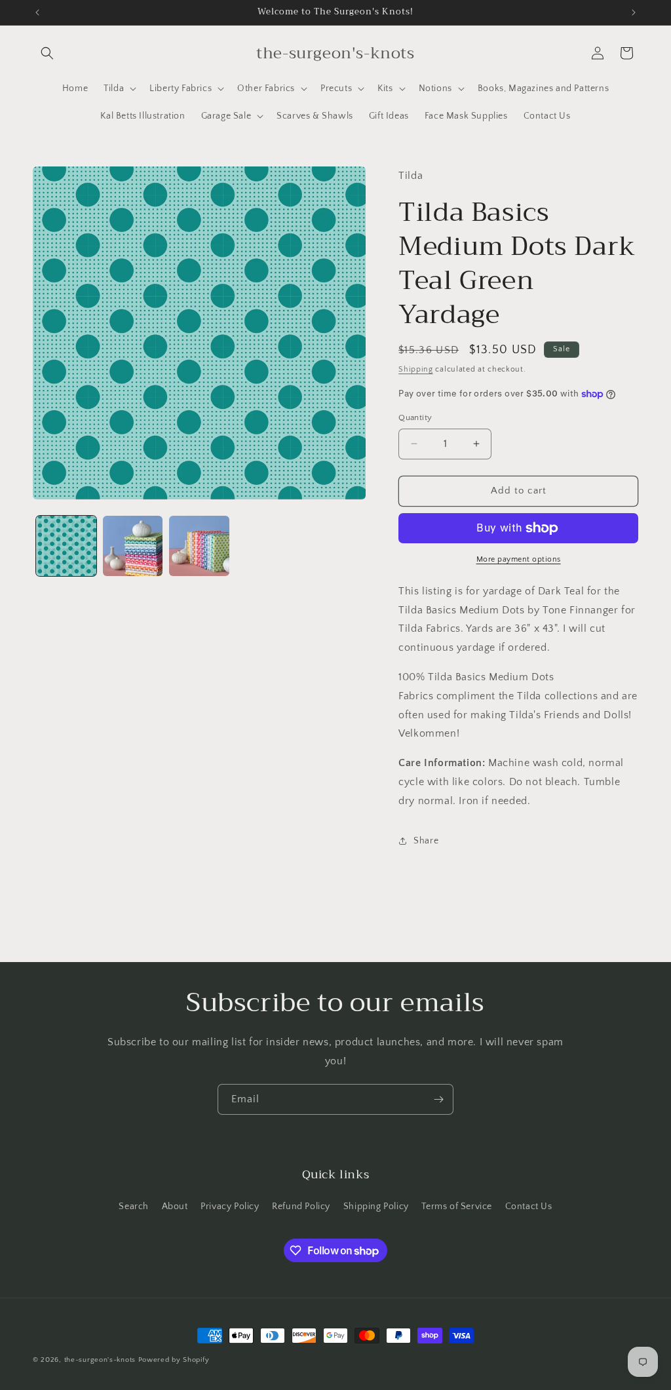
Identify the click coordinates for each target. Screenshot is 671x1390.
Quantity (415, 417)
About (175, 1206)
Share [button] (425, 841)
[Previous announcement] (37, 12)
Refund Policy (301, 1206)
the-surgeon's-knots (100, 1360)
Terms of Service (456, 1206)
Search (134, 1206)
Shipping (415, 369)
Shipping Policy (376, 1206)
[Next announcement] (633, 12)
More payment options (518, 559)
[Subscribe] (438, 1099)
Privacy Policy (230, 1206)
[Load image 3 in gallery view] (199, 546)
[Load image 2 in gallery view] (133, 546)
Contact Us (528, 1206)
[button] (47, 53)
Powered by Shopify (174, 1360)
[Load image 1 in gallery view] (66, 546)
